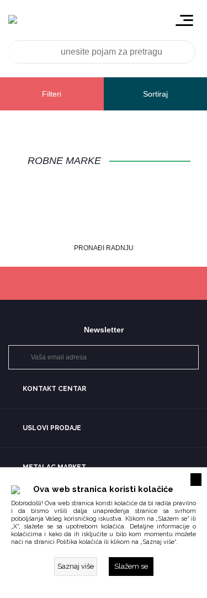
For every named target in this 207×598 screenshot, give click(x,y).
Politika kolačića (79, 542)
